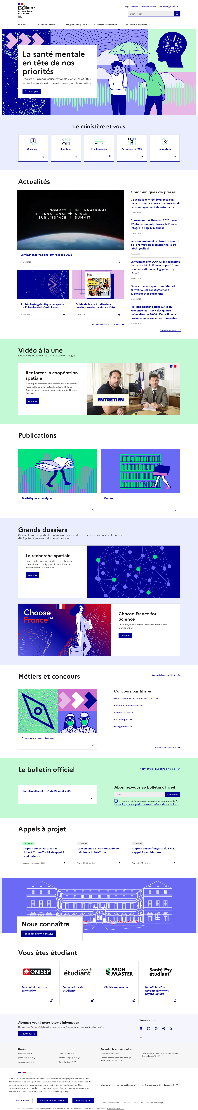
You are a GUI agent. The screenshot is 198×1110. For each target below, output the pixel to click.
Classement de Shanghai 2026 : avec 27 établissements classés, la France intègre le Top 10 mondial (154, 224)
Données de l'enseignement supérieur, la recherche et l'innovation (116, 1059)
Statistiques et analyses (37, 498)
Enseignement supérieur (76, 24)
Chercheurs (33, 149)
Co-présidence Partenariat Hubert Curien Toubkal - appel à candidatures (43, 852)
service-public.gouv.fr (127, 1085)
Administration (122, 712)
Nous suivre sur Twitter (171, 1028)
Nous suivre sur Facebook (156, 1028)
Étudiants (66, 149)
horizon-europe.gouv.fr (68, 1058)
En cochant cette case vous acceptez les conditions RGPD (148, 802)
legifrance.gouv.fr (150, 1085)
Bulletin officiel (149, 6)
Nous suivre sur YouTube (141, 1038)
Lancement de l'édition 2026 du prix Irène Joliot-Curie (98, 850)
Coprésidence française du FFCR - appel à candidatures (153, 850)
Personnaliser (22, 1100)
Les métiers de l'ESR (164, 675)
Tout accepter (83, 1100)
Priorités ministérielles (47, 24)
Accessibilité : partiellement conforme (105, 1102)
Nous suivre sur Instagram (148, 1028)
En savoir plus (32, 91)
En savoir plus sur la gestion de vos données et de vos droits (145, 804)
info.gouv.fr (106, 1085)
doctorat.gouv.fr (65, 1053)
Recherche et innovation (105, 24)
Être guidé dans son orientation (34, 989)
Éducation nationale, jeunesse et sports (134, 698)
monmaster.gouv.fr (25, 1062)
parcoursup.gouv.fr (25, 1058)
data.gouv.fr (169, 1085)
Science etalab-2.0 (114, 1108)
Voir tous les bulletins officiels (158, 769)
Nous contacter (130, 1102)
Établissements (99, 149)
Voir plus (32, 401)
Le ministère (23, 24)
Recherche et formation (126, 705)
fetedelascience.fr (66, 1062)
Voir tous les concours (165, 747)
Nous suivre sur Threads (163, 1028)
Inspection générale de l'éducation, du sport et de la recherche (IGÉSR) (160, 1054)
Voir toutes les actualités (105, 324)
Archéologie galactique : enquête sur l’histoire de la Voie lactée (42, 305)
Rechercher (177, 13)
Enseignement (121, 726)
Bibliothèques (121, 719)
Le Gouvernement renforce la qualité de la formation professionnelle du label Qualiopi (155, 245)
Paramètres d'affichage (153, 1102)
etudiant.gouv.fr (167, 6)
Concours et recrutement (38, 738)
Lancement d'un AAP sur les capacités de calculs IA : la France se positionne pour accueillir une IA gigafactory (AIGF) (155, 267)
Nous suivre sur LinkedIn (141, 1028)
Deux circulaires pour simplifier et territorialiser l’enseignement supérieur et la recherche (153, 290)
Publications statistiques (110, 1053)
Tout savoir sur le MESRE (39, 933)
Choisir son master (116, 987)
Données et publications (136, 24)
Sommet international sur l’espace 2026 (46, 255)
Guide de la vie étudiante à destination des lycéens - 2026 (95, 305)
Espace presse (168, 330)
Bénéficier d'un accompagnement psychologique (157, 990)
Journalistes (165, 149)
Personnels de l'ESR (132, 149)
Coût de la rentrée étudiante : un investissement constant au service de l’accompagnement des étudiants (155, 203)
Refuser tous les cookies (52, 1100)
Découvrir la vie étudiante (73, 989)
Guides (108, 498)
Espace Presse (131, 6)
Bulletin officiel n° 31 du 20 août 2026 (46, 791)
